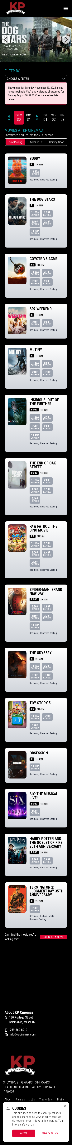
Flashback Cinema (16, 1087)
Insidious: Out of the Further (44, 402)
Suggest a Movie (54, 937)
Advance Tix (36, 142)
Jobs (32, 1099)
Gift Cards (42, 1082)
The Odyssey (41, 652)
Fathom (36, 1087)
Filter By (12, 71)
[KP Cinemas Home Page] (16, 8)
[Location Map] (36, 978)
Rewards (27, 1082)
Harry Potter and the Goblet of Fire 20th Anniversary (46, 842)
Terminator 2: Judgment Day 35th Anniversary (46, 891)
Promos (9, 1092)
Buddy (35, 158)
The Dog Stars (42, 199)
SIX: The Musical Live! (44, 796)
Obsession (39, 753)
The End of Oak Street (43, 465)
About (8, 1099)
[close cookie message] (65, 1106)
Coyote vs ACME (44, 258)
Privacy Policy (49, 1133)
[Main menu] (66, 8)
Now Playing (15, 142)
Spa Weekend (41, 309)
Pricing (61, 1099)
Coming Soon (56, 142)
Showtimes (10, 1082)
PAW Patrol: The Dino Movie (43, 528)
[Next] (66, 39)
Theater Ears (46, 1099)
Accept (23, 1133)
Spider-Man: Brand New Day (46, 591)
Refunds (20, 1099)
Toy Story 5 (40, 703)
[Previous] (6, 39)
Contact (49, 1087)
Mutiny (36, 349)
